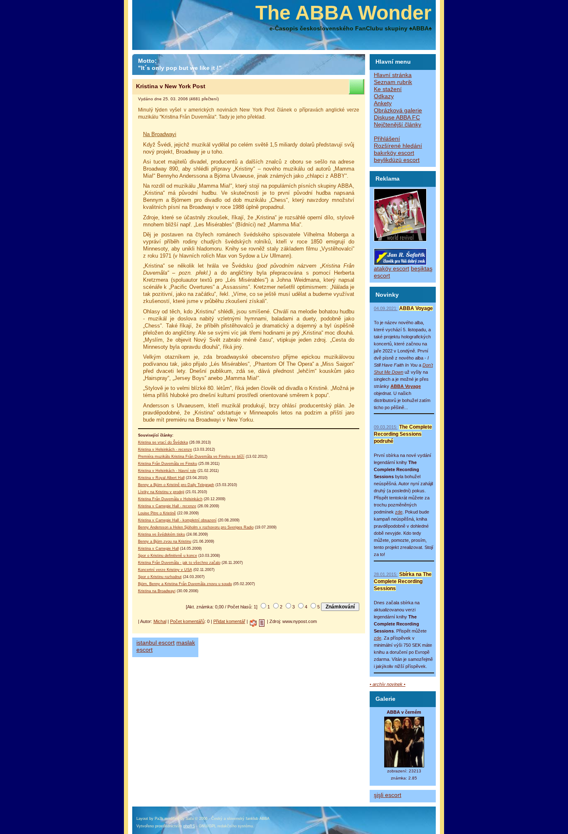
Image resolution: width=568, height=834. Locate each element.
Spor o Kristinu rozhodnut (160, 577)
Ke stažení (388, 89)
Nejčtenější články (397, 125)
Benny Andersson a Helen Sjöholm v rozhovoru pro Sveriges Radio (196, 527)
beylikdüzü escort (397, 160)
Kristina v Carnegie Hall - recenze (167, 506)
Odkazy (384, 96)
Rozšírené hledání (398, 146)
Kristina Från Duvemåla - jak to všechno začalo (179, 563)
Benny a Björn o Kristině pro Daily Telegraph (176, 485)
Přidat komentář (229, 621)
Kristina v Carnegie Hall (158, 548)
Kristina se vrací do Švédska (163, 442)
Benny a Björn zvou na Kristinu (164, 541)
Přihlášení (387, 139)
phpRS (189, 826)
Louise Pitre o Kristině (157, 513)
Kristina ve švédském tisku (161, 534)
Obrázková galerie (398, 110)
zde (399, 511)
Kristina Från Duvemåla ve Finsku (167, 464)
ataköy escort (391, 269)
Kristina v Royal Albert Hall (161, 478)
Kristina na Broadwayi (156, 591)
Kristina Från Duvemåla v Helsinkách (170, 499)
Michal (159, 621)
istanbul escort (155, 643)
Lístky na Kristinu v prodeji (161, 492)
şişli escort (387, 795)
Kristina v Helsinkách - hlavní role (167, 471)
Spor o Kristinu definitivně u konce (167, 556)
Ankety (383, 103)
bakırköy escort (394, 153)
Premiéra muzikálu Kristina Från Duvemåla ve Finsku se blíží (191, 456)
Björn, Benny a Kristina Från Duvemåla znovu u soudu (185, 584)
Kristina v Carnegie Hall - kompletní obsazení (177, 520)
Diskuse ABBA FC (397, 117)
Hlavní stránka (393, 75)
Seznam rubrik (393, 82)
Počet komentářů (187, 621)
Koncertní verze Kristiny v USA (165, 570)
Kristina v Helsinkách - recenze (165, 449)
